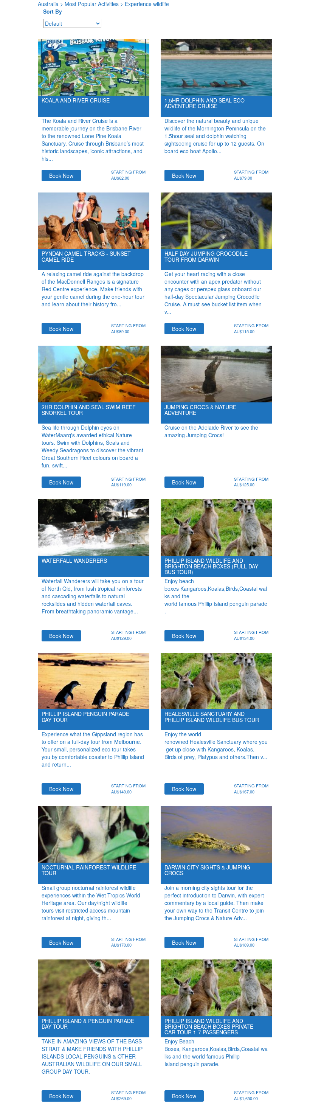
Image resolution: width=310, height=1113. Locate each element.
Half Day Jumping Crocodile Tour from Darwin (206, 256)
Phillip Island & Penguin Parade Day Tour (88, 1023)
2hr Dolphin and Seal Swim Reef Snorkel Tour (89, 409)
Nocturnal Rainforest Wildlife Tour (89, 870)
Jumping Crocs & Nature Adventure (200, 409)
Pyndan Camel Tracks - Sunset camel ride (86, 256)
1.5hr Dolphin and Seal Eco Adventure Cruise (204, 103)
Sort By (52, 11)
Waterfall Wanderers (74, 560)
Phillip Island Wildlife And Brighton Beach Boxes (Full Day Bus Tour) (211, 566)
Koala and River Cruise (76, 100)
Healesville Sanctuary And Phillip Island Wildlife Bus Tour (211, 716)
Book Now (61, 175)
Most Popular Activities (92, 4)
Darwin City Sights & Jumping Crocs (207, 870)
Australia (48, 4)
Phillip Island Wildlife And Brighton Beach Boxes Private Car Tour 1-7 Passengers (208, 1026)
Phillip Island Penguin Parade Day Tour (85, 716)
